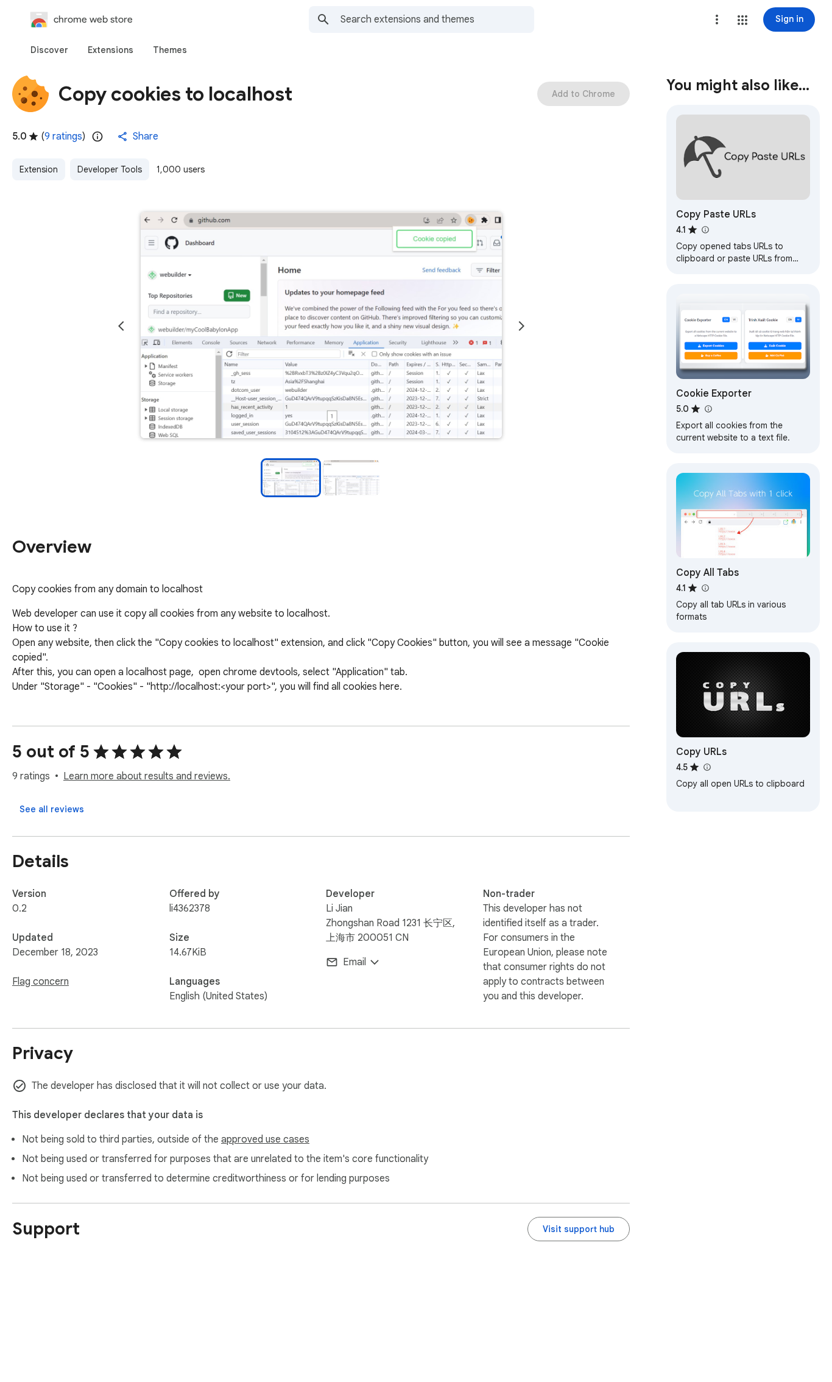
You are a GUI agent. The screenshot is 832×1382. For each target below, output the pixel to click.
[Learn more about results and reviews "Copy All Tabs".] (704, 588)
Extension (38, 169)
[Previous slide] (121, 326)
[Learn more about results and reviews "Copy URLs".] (706, 767)
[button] (742, 20)
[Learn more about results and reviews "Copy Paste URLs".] (704, 229)
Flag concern (40, 982)
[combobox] (437, 19)
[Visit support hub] (578, 1229)
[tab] (49, 50)
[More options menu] (717, 19)
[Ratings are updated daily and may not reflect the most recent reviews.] (97, 136)
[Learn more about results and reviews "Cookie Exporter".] (707, 408)
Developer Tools (109, 169)
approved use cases (265, 1139)
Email (354, 962)
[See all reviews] (51, 809)
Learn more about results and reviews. (146, 776)
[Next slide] (521, 326)
